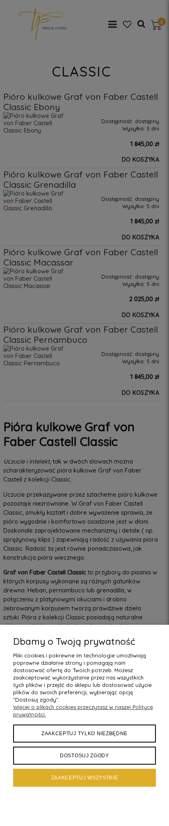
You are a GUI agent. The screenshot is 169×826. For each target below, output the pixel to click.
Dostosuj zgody (84, 755)
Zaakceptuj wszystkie (84, 778)
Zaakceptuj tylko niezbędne (84, 733)
